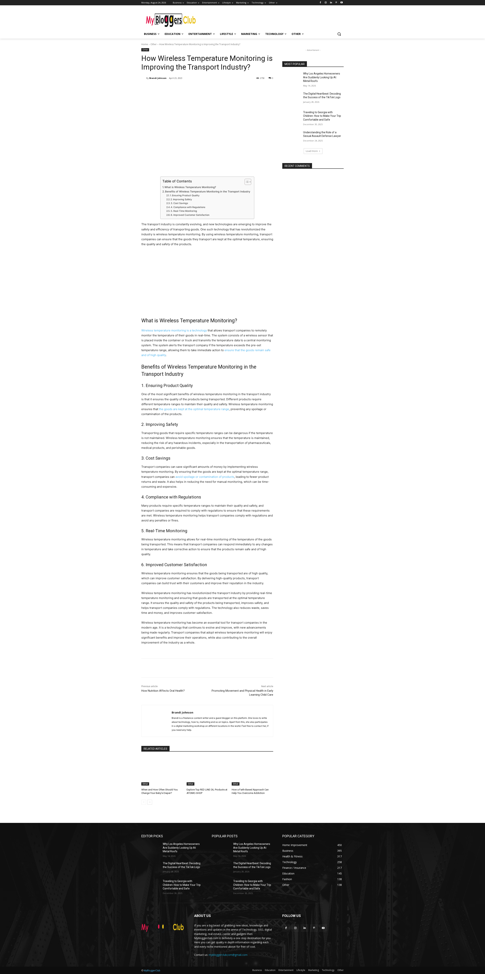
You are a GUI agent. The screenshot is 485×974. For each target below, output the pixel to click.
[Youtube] (341, 3)
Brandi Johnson (158, 78)
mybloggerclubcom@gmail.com (228, 955)
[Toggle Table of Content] (246, 182)
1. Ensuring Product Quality (184, 195)
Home (144, 44)
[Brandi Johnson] (143, 78)
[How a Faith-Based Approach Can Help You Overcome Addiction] (252, 771)
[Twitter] (177, 88)
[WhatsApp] (195, 88)
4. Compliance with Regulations (188, 207)
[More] (204, 88)
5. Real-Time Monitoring (184, 211)
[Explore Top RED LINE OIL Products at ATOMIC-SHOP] (207, 771)
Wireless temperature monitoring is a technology (174, 330)
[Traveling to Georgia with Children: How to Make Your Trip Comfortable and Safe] (291, 117)
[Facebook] (320, 3)
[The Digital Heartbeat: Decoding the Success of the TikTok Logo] (291, 98)
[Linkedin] (331, 3)
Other (153, 44)
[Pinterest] (336, 3)
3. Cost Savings (179, 203)
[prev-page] (143, 802)
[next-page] (149, 802)
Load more (312, 151)
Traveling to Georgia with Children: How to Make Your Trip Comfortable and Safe (322, 116)
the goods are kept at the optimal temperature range (194, 409)
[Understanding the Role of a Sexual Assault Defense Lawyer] (291, 137)
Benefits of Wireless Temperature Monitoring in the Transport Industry (207, 191)
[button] (339, 33)
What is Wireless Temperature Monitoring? (190, 187)
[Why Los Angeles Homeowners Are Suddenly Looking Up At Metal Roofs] (291, 78)
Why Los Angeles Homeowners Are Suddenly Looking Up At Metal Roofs (321, 77)
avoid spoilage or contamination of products (204, 477)
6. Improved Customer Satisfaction (190, 214)
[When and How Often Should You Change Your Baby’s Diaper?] (162, 771)
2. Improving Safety (181, 199)
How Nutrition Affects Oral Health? (163, 690)
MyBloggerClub (152, 970)
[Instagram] (326, 3)
